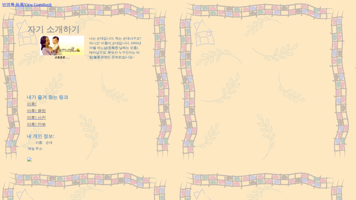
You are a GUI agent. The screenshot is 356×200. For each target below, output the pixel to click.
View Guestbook (38, 4)
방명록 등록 (13, 4)
